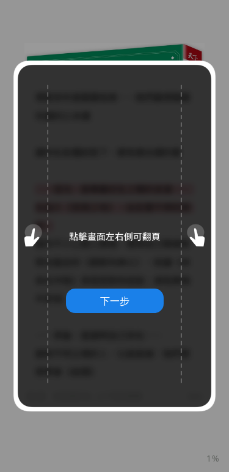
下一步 (114, 301)
